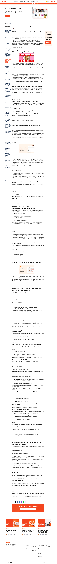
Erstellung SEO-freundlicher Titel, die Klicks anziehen (8, 105)
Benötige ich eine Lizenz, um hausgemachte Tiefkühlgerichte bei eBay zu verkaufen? (7, 165)
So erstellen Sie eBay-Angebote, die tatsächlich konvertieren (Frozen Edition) (8, 100)
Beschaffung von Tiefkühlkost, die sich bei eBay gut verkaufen (8, 77)
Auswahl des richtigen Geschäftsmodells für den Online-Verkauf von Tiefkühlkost (8, 50)
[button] (16, 1)
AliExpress (39, 553)
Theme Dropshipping (41, 545)
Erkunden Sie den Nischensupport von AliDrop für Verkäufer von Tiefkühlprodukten (8, 95)
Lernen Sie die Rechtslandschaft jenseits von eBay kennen (7, 45)
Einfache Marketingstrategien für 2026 (11, 531)
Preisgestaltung (21, 1)
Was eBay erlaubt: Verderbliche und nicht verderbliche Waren (7, 36)
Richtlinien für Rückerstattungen (47, 562)
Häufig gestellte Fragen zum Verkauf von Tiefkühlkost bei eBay (7, 155)
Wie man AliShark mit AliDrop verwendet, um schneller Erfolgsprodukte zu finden (43, 531)
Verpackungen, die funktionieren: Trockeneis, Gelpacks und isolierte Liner (8, 131)
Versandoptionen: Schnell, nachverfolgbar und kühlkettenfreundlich (7, 136)
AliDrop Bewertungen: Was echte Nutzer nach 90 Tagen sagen (28, 531)
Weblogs (25, 1)
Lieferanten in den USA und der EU (34, 544)
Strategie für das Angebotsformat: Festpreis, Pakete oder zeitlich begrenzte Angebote (7, 114)
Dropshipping (40, 556)
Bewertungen (28, 1)
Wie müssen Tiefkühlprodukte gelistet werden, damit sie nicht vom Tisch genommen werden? (8, 171)
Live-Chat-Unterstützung (48, 546)
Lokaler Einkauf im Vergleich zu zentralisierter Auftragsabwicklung (7, 66)
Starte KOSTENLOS (48, 42)
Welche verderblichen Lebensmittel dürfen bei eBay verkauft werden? (8, 160)
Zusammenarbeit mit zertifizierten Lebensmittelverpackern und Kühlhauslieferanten (8, 89)
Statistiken (27, 548)
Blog (16, 23)
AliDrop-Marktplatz (33, 546)
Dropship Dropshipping (41, 551)
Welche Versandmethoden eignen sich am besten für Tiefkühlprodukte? (7, 177)
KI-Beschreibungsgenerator (34, 550)
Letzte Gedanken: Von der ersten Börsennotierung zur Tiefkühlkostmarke (8, 150)
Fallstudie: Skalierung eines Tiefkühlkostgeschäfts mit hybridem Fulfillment (8, 71)
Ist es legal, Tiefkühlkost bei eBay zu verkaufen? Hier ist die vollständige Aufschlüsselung (8, 30)
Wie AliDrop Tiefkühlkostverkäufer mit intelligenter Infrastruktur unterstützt (8, 60)
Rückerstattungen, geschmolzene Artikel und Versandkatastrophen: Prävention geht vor (8, 144)
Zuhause (13, 23)
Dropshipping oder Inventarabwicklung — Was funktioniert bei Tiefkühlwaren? (8, 55)
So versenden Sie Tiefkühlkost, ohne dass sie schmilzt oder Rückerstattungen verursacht (8, 125)
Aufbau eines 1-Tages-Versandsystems (7, 139)
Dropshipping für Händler (41, 548)
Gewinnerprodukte (35, 1)
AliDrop (13, 275)
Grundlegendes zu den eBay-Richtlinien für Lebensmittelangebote (8, 41)
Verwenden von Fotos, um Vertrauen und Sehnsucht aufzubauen (7, 120)
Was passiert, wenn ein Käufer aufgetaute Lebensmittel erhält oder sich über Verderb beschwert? (8, 182)
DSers (39, 550)
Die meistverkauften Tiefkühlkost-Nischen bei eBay (8, 80)
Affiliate (32, 1)
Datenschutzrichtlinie (35, 562)
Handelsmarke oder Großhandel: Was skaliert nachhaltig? (7, 84)
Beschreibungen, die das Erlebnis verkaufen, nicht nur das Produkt (8, 109)
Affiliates (27, 551)
